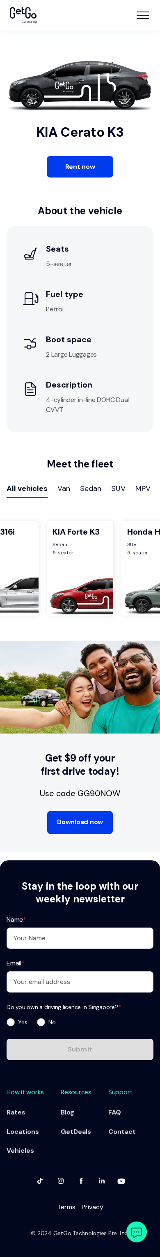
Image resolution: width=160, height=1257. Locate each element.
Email (16, 963)
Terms (66, 1207)
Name (16, 919)
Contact (122, 1132)
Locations (23, 1132)
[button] (142, 15)
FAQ (114, 1112)
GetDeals (76, 1132)
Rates (16, 1112)
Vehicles (20, 1150)
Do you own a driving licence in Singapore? (64, 1007)
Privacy (92, 1207)
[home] (23, 15)
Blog (67, 1112)
